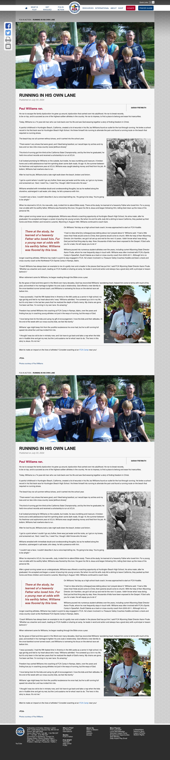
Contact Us (50, 736)
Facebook (45, 742)
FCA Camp (83, 349)
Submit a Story (139, 731)
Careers (89, 733)
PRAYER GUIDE (145, 8)
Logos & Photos (139, 733)
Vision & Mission (92, 729)
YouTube (19, 743)
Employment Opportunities (119, 735)
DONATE (130, 8)
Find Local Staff (115, 729)
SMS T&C (30, 740)
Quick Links (144, 2)
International (67, 731)
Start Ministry (115, 736)
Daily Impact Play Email (118, 738)
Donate (89, 735)
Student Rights (139, 735)
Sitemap (38, 742)
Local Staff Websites (117, 731)
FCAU (65, 745)
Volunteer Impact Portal (118, 733)
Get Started (67, 729)
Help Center (67, 743)
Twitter (53, 742)
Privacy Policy (32, 738)
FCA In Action (25, 19)
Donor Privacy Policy (46, 738)
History (88, 731)
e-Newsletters (139, 729)
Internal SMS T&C (42, 740)
